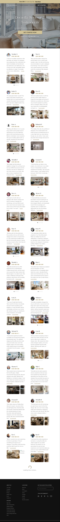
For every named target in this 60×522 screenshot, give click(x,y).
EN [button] (50, 5)
